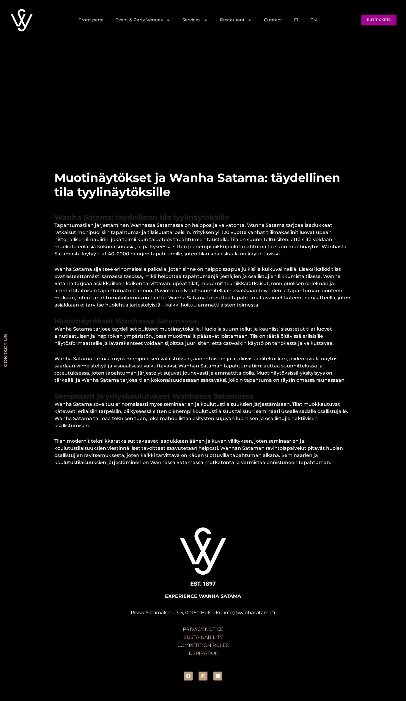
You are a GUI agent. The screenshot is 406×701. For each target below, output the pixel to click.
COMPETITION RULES (203, 645)
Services (191, 20)
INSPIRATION (203, 653)
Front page (90, 20)
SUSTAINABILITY (203, 637)
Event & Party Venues (139, 20)
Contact (273, 20)
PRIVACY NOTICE (203, 629)
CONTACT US (5, 350)
